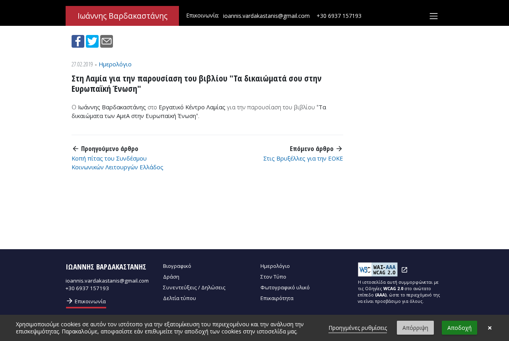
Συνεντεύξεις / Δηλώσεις (194, 287)
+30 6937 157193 (339, 15)
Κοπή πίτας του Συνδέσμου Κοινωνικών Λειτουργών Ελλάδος (117, 162)
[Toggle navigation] (433, 16)
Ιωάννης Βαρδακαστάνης (122, 16)
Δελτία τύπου (179, 298)
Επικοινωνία (86, 301)
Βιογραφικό (177, 265)
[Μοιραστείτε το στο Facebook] (79, 41)
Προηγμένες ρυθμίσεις (357, 327)
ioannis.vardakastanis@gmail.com (266, 15)
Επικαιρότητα (276, 298)
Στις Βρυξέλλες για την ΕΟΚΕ (303, 158)
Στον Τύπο (273, 276)
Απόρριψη (415, 327)
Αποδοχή (459, 327)
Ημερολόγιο (115, 64)
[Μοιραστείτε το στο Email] (106, 41)
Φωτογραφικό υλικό (285, 287)
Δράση (171, 276)
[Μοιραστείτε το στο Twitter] (93, 41)
